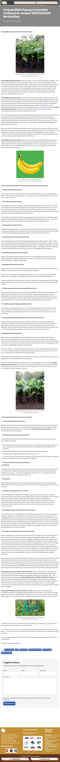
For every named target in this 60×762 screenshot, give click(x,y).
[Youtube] (6, 750)
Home (4, 5)
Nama (5, 670)
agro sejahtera (9, 649)
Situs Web (42, 670)
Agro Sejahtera (43, 109)
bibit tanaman (47, 649)
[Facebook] (15, 750)
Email (23, 670)
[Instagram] (11, 750)
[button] (36, 2)
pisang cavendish (6, 652)
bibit (17, 649)
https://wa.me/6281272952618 (12, 643)
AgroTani (8, 21)
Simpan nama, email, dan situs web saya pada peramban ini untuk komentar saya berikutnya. (26, 699)
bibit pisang (23, 649)
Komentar (6, 677)
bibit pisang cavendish (35, 649)
